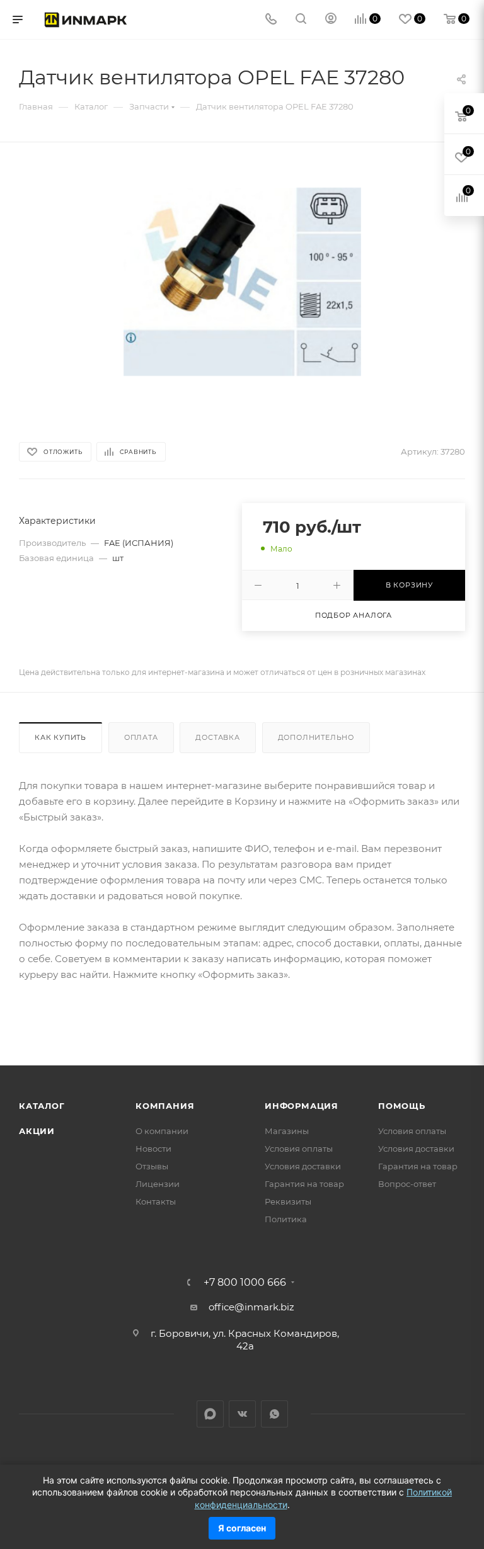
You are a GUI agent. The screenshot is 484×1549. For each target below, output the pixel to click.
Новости (153, 1148)
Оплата (141, 737)
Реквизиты (288, 1201)
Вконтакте (242, 1413)
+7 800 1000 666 (245, 1283)
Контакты (155, 1201)
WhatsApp (274, 1413)
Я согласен (242, 1528)
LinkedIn (210, 1413)
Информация (301, 1106)
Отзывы (151, 1166)
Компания (164, 1106)
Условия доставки (303, 1166)
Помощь (401, 1106)
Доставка (217, 737)
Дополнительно (316, 737)
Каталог (42, 1106)
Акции (37, 1131)
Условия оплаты (299, 1148)
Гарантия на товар (304, 1184)
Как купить (60, 737)
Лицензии (157, 1184)
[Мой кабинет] (331, 20)
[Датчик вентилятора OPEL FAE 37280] (242, 281)
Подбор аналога (353, 615)
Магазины (287, 1131)
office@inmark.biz (251, 1307)
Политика (286, 1219)
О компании (161, 1131)
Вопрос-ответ (407, 1184)
